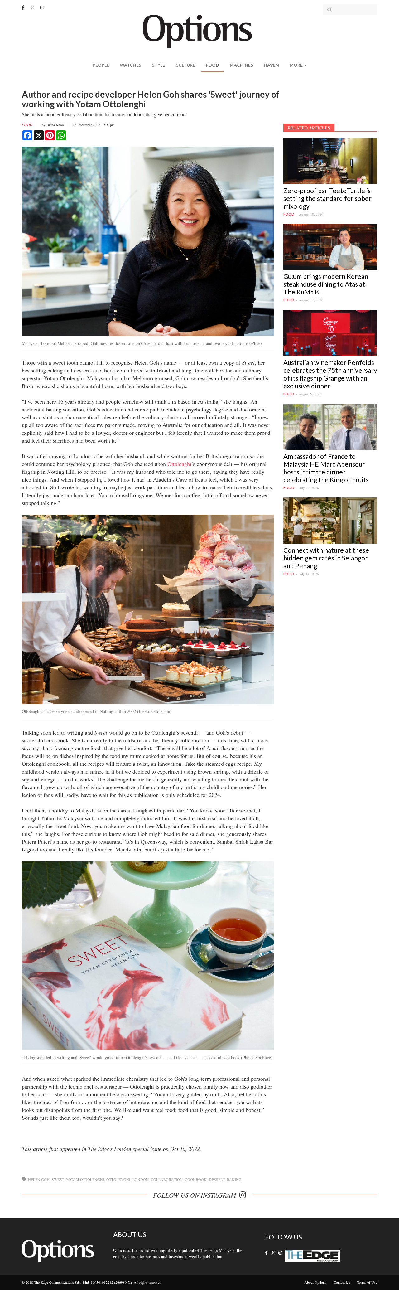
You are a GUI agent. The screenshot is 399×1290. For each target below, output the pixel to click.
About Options (315, 1282)
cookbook (196, 1179)
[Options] (200, 31)
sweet (58, 1179)
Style (158, 65)
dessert (217, 1179)
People (101, 65)
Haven (271, 65)
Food (212, 65)
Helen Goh (39, 1179)
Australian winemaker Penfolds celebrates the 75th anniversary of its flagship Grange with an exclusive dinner (330, 374)
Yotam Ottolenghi (85, 1179)
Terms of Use (367, 1282)
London (140, 1179)
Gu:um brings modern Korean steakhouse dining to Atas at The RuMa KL (325, 284)
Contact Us (342, 1282)
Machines (241, 65)
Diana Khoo (55, 124)
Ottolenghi (179, 464)
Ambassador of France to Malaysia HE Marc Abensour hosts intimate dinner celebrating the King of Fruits (326, 467)
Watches (130, 65)
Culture (185, 65)
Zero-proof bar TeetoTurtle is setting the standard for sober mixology (327, 198)
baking (234, 1179)
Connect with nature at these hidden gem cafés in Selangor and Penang (326, 558)
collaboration (167, 1179)
